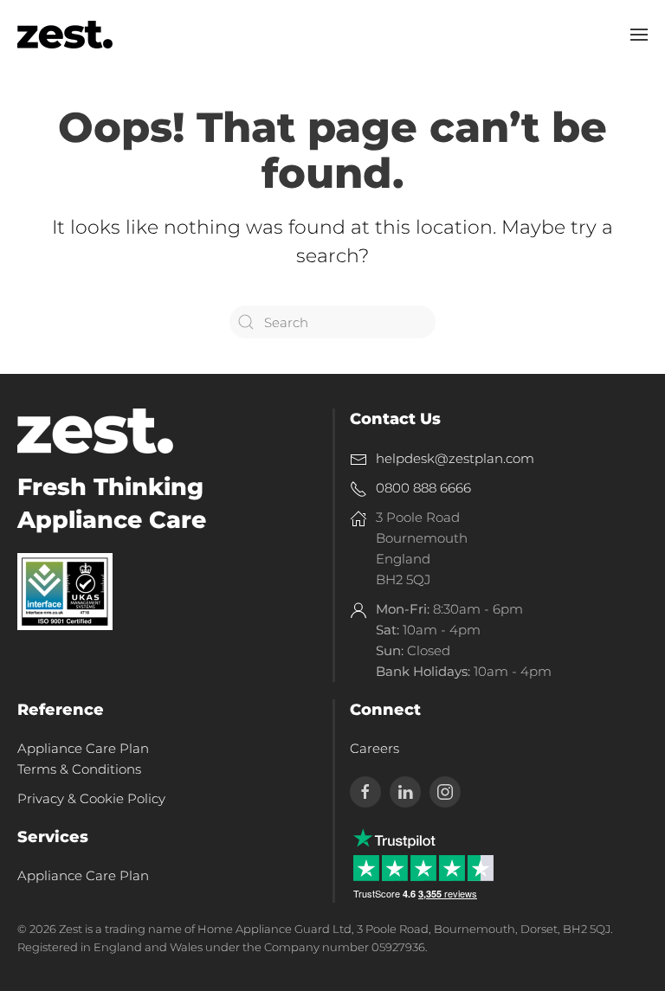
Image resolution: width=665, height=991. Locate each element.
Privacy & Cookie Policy (91, 798)
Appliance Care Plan (83, 875)
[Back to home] (65, 34)
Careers (374, 748)
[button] (639, 34)
